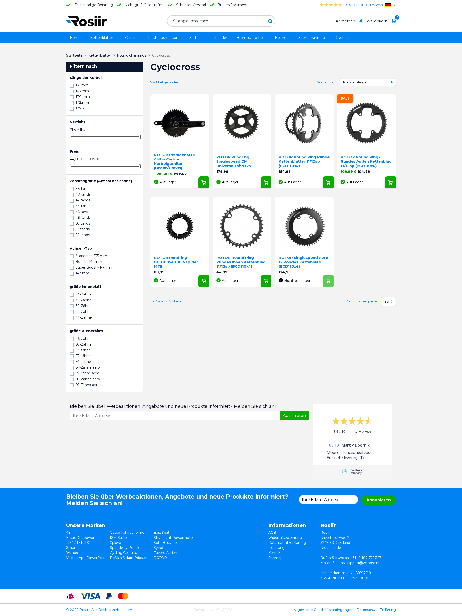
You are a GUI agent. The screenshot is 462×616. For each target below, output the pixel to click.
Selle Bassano (165, 542)
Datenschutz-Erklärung (376, 610)
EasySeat (161, 532)
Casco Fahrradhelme (127, 532)
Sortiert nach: (327, 82)
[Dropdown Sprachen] (390, 5)
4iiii (68, 532)
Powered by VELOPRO (213, 610)
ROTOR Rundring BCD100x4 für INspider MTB (176, 262)
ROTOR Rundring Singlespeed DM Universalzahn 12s (233, 161)
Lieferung (276, 547)
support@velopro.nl (362, 563)
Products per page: (361, 301)
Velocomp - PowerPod (85, 558)
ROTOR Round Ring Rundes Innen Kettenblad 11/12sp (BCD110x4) (241, 262)
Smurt (71, 547)
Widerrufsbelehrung (285, 537)
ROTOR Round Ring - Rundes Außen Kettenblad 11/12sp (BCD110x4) (366, 161)
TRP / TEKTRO (78, 542)
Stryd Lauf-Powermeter (174, 537)
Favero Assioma (167, 553)
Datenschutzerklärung (287, 542)
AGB (272, 532)
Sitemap (275, 558)
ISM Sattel (119, 537)
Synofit (160, 547)
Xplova (115, 542)
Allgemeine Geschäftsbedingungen (323, 610)
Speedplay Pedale (125, 547)
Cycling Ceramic (123, 553)
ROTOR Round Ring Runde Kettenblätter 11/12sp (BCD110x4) (304, 161)
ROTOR (160, 558)
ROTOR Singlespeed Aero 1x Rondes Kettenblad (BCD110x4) (303, 262)
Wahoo (72, 553)
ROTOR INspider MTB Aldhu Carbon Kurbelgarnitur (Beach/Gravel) (174, 161)
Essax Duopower (80, 537)
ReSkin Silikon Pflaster (129, 558)
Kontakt (275, 553)
